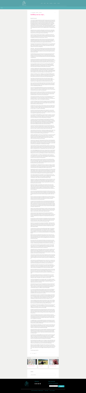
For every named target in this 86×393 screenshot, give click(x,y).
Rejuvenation (41, 365)
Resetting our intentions (31, 365)
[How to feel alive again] (54, 362)
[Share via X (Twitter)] (32, 353)
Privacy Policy (46, 390)
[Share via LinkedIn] (34, 353)
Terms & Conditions (52, 390)
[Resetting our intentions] (32, 362)
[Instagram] (36, 383)
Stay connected (51, 381)
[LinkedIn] (40, 383)
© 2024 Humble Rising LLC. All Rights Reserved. (37, 390)
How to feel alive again (53, 365)
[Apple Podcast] (38, 383)
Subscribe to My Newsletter (53, 383)
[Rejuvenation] (43, 362)
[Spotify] (35, 383)
